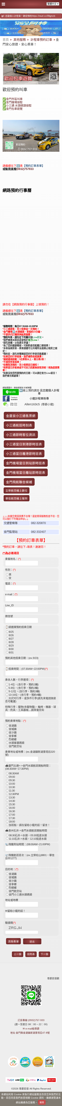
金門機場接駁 (14, 102)
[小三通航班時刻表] (19, 425)
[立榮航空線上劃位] (16, 490)
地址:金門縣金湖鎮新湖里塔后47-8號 (30, 1033)
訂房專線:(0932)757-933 (31, 1020)
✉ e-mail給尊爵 (31, 1028)
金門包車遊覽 (14, 108)
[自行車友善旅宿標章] (13, 1067)
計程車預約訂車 (41, 39)
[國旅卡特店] (37, 1067)
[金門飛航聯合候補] (19, 482)
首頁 (6, 39)
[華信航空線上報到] (16, 498)
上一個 (18, 954)
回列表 (31, 954)
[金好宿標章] (25, 1067)
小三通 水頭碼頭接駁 (19, 105)
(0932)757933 (25, 169)
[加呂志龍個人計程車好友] (11, 394)
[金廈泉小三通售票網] (21, 416)
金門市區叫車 (14, 99)
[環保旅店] (49, 1067)
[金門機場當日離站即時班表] (26, 472)
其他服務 (20, 39)
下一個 (44, 954)
